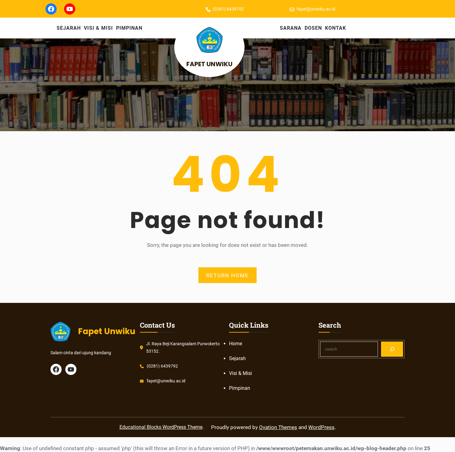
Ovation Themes (278, 427)
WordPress (321, 427)
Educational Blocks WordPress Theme (160, 427)
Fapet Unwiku (209, 64)
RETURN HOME (227, 275)
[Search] (392, 349)
